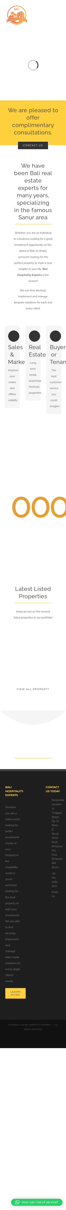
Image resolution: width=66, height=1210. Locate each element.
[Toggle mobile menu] (59, 10)
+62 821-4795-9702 (55, 879)
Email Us (55, 894)
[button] (36, 1202)
